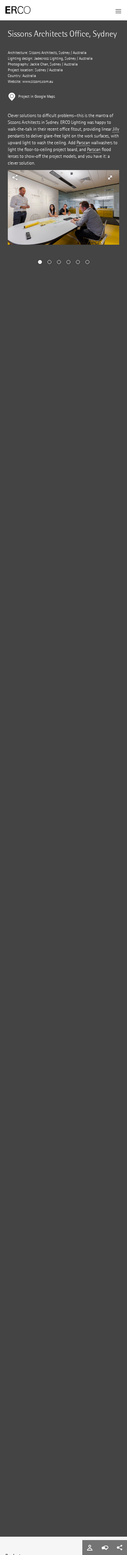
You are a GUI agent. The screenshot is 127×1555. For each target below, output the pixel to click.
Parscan (83, 143)
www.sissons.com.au (37, 81)
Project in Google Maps (36, 96)
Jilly (115, 129)
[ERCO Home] (17, 10)
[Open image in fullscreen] (110, 177)
